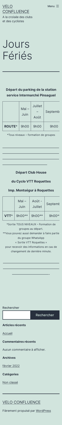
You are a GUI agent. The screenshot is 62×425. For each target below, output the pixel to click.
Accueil (7, 333)
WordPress (43, 410)
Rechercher (10, 307)
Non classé (10, 382)
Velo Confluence (21, 402)
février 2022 (11, 366)
